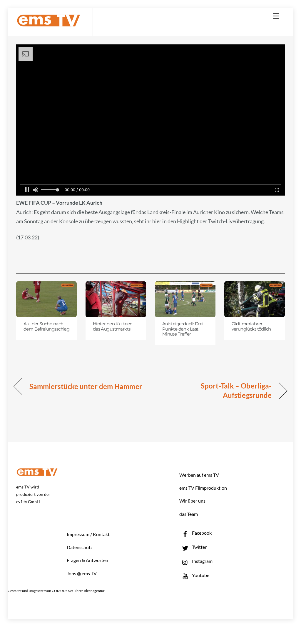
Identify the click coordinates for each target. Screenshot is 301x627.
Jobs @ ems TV (82, 573)
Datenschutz (80, 547)
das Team (188, 514)
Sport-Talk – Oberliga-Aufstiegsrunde (215, 390)
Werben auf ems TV (199, 475)
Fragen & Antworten (87, 560)
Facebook (201, 533)
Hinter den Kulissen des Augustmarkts (113, 326)
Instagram (202, 561)
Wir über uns (192, 500)
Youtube (200, 575)
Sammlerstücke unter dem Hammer (85, 386)
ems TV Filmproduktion (203, 488)
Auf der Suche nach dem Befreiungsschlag (46, 326)
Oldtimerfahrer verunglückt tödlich (251, 326)
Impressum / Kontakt (88, 534)
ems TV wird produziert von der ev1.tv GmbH (33, 494)
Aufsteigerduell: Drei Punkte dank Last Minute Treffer (182, 329)
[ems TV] (48, 23)
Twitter (199, 547)
